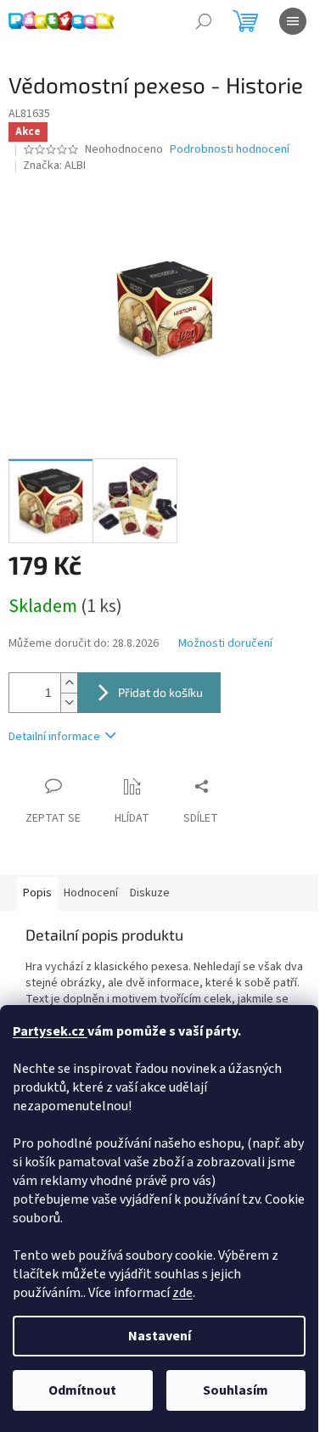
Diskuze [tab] (150, 892)
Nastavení (159, 1336)
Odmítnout (82, 1390)
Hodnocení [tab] (91, 892)
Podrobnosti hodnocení (229, 150)
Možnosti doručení (225, 644)
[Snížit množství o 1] (68, 702)
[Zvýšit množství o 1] (68, 683)
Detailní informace (54, 736)
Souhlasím (235, 1390)
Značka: (54, 165)
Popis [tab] (37, 892)
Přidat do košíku (160, 692)
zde (182, 1292)
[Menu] (293, 21)
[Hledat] (204, 21)
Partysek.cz (50, 1031)
